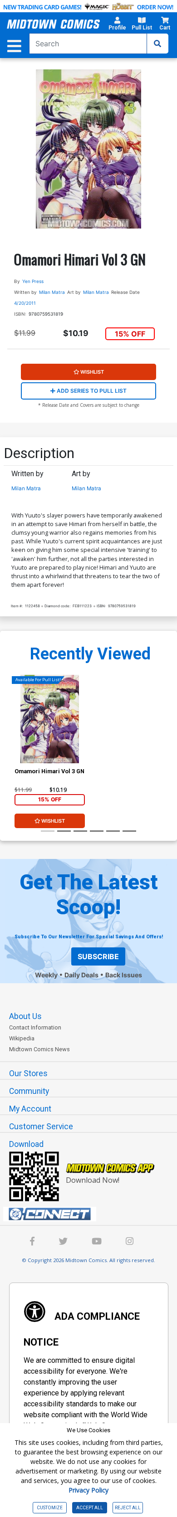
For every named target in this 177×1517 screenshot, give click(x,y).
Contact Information (35, 1027)
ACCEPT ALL (89, 1507)
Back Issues (123, 975)
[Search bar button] (157, 44)
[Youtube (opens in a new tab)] (97, 1242)
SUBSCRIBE (98, 956)
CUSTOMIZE (50, 1507)
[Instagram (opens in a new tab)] (129, 1242)
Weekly (46, 975)
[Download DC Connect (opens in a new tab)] (92, 1214)
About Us (25, 1016)
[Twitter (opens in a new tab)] (63, 1242)
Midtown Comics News (39, 1049)
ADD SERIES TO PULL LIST (91, 390)
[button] (117, 25)
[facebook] (32, 1242)
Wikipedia (21, 1038)
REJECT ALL (128, 1507)
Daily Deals (81, 975)
